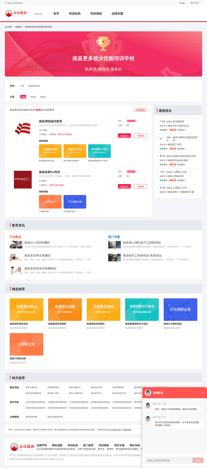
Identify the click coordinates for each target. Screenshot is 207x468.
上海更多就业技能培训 (57, 401)
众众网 (8, 26)
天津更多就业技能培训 (122, 401)
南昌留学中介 (96, 393)
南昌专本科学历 (119, 393)
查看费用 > (181, 130)
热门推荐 (88, 445)
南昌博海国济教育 (50, 121)
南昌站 (18, 26)
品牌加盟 (117, 13)
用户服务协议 (115, 429)
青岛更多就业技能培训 (57, 407)
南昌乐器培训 (31, 387)
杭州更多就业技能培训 (35, 407)
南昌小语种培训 (76, 393)
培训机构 (75, 13)
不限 (22, 85)
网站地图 (57, 445)
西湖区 (43, 96)
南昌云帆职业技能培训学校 (185, 139)
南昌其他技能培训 (55, 416)
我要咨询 (124, 135)
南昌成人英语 (53, 393)
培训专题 (119, 445)
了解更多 (140, 135)
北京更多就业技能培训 (35, 401)
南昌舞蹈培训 (53, 387)
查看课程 (140, 109)
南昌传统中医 (96, 387)
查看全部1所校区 (64, 134)
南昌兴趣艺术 (75, 387)
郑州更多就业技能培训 (78, 407)
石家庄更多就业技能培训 (100, 407)
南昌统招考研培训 (33, 393)
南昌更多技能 (31, 416)
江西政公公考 (180, 172)
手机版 (182, 2)
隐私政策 (127, 429)
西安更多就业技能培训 (122, 407)
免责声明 (42, 445)
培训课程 (96, 13)
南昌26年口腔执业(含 (178, 126)
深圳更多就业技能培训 (100, 401)
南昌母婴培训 (118, 387)
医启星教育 (178, 121)
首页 (56, 13)
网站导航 (135, 445)
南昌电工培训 (174, 144)
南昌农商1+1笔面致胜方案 (181, 192)
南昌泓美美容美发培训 (184, 156)
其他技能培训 (34, 85)
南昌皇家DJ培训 (49, 172)
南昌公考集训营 (176, 176)
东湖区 (33, 96)
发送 (198, 460)
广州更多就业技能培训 (78, 401)
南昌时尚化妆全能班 (178, 160)
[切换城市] (18, 2)
